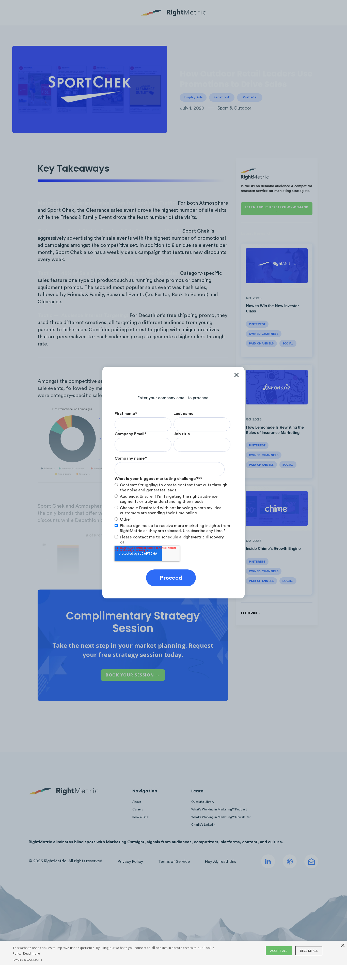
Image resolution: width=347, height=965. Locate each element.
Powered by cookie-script (27, 959)
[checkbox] (172, 502)
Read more (31, 953)
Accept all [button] (278, 951)
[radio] (172, 487)
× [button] (342, 945)
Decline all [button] (309, 951)
